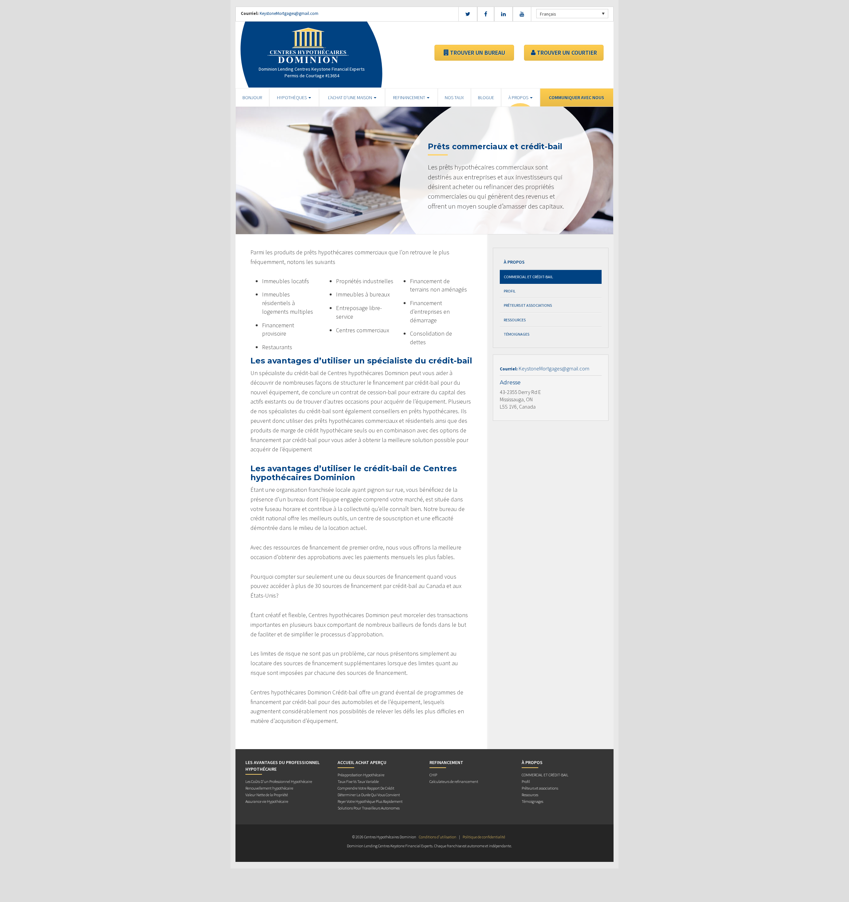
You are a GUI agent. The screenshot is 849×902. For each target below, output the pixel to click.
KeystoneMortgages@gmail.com (289, 13)
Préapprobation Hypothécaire (361, 774)
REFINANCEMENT (409, 97)
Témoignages (516, 334)
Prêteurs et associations (528, 305)
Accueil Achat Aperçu (362, 762)
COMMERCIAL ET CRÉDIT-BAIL (528, 276)
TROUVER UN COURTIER (566, 52)
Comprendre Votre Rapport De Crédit (366, 788)
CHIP (433, 774)
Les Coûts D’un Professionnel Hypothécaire (278, 781)
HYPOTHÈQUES (292, 97)
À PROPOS (518, 97)
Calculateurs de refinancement (453, 781)
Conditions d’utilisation (437, 836)
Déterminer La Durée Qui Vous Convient (369, 794)
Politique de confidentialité (484, 836)
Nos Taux (454, 97)
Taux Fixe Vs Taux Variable (358, 781)
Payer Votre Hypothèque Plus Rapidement (370, 801)
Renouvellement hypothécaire (269, 788)
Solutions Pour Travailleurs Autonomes (369, 807)
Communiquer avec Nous (576, 97)
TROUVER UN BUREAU (477, 52)
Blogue (486, 97)
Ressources (515, 319)
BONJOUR (252, 97)
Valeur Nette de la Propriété (266, 794)
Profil (510, 291)
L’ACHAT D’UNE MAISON (350, 97)
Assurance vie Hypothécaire (266, 801)
